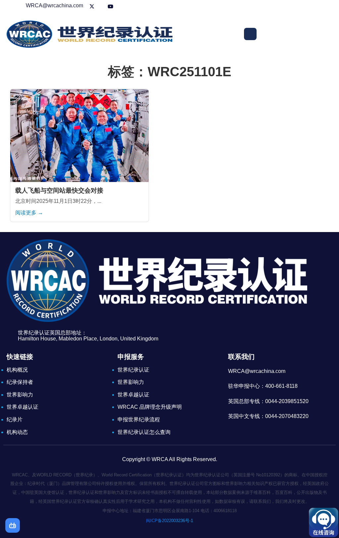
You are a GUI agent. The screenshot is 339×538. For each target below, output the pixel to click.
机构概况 (17, 370)
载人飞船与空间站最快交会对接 (59, 190)
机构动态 (17, 432)
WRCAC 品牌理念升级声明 (150, 407)
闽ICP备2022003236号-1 (169, 520)
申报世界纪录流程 (139, 419)
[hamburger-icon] (250, 34)
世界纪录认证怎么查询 (144, 432)
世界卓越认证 (22, 407)
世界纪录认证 (133, 370)
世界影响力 (20, 394)
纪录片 (15, 419)
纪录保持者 (20, 382)
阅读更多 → (29, 212)
